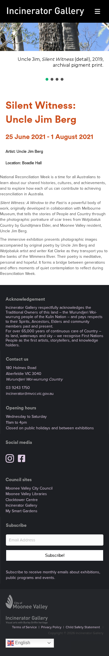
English (22, 642)
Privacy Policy (51, 627)
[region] (54, 52)
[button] (47, 79)
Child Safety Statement (83, 627)
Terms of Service (24, 627)
